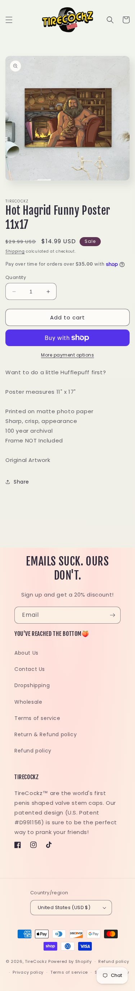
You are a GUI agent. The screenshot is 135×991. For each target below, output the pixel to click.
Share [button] (21, 481)
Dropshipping (32, 685)
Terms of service (37, 718)
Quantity (15, 277)
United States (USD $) (64, 907)
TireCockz (36, 961)
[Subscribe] (112, 615)
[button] (9, 20)
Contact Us (29, 669)
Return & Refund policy (45, 734)
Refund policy (32, 750)
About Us (26, 652)
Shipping (15, 251)
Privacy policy (28, 972)
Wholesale (28, 702)
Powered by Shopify (70, 961)
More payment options (67, 355)
